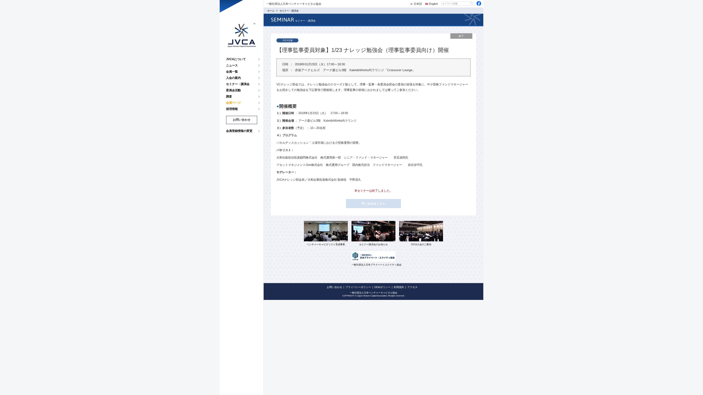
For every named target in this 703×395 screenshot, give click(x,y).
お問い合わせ (241, 119)
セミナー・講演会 (238, 84)
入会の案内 (233, 77)
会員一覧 (232, 71)
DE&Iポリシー (382, 287)
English (433, 3)
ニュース (232, 65)
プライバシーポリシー (358, 287)
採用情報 (232, 108)
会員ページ (233, 102)
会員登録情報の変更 (239, 130)
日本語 (418, 3)
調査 (229, 96)
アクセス (412, 287)
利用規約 (399, 287)
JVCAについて (236, 59)
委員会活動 (233, 90)
